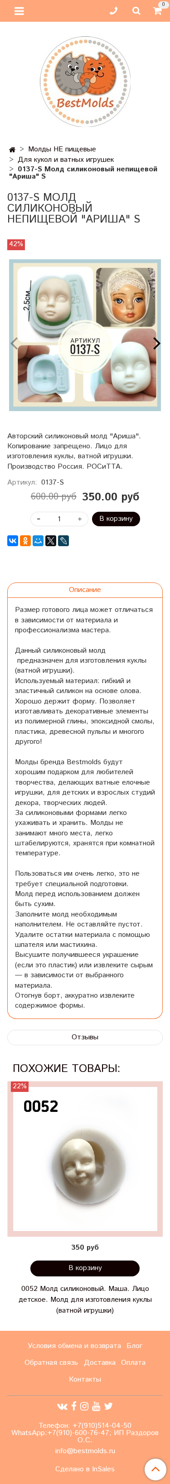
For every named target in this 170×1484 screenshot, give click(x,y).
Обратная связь (51, 1363)
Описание (85, 590)
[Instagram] (84, 1407)
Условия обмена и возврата (74, 1346)
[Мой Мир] (38, 540)
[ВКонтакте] (12, 540)
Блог (134, 1346)
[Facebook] (74, 1407)
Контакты (85, 1379)
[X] (50, 540)
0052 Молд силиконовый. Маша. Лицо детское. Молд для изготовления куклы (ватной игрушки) (85, 1300)
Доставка (100, 1363)
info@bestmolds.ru (85, 1451)
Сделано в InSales (85, 1469)
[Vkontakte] (62, 1407)
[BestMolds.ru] (85, 80)
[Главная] (12, 150)
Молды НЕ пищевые (62, 149)
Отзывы (85, 1037)
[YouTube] (96, 1407)
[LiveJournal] (63, 540)
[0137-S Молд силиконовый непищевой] (85, 335)
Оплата (133, 1363)
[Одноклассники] (25, 540)
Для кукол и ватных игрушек (66, 160)
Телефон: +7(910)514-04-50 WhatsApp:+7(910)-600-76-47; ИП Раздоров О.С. (85, 1433)
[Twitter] (108, 1407)
